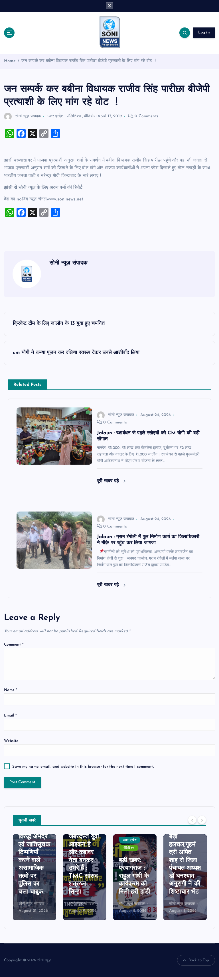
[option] (34, 877)
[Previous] (192, 819)
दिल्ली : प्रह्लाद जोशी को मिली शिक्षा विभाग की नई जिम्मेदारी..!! (184, 876)
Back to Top (198, 960)
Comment (14, 644)
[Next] (202, 819)
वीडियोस (90, 116)
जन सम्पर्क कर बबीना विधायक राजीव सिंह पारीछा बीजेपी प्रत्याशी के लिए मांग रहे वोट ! (88, 61)
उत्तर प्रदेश (55, 116)
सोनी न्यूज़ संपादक (28, 116)
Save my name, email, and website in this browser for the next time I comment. (82, 767)
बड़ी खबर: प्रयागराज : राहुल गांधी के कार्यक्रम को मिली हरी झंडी (84, 876)
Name (10, 690)
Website (11, 741)
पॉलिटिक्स (74, 116)
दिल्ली (176, 840)
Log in (204, 32)
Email (10, 715)
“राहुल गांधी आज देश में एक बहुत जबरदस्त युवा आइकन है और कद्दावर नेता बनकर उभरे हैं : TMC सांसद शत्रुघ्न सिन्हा (34, 852)
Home (10, 61)
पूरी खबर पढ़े (109, 481)
